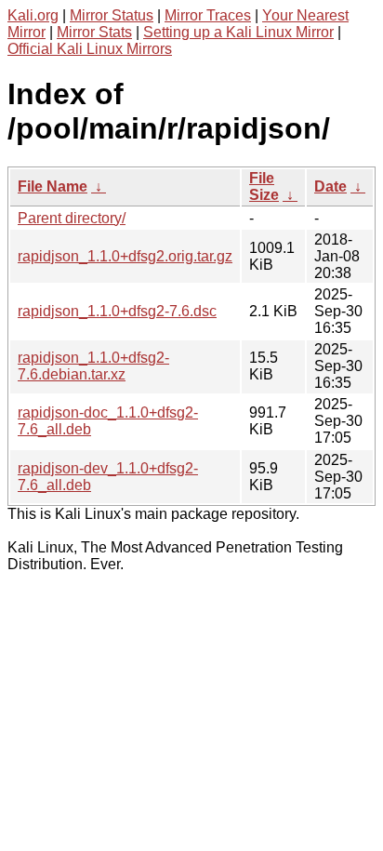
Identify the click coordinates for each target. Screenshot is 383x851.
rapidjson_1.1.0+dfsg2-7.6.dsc (117, 311)
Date (330, 186)
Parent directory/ (71, 218)
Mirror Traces (208, 15)
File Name (52, 186)
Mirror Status (111, 15)
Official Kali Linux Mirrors (89, 49)
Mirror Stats (94, 32)
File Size (264, 186)
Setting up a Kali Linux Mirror (238, 32)
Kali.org (33, 15)
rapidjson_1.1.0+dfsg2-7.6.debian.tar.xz (93, 366)
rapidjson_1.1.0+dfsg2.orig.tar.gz (125, 256)
